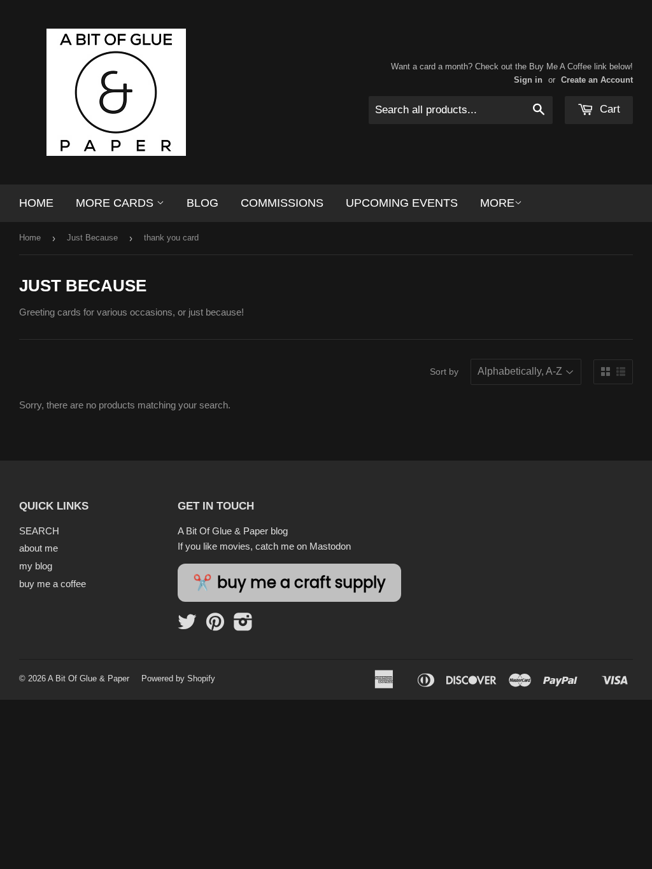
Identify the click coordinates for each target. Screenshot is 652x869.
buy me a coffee (52, 583)
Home (30, 237)
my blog (35, 565)
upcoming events (402, 203)
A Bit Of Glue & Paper (88, 678)
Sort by (444, 371)
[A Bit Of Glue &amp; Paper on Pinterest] (215, 625)
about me (38, 548)
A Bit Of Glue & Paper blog (233, 530)
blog (202, 203)
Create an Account (597, 80)
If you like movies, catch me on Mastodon (264, 546)
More (497, 203)
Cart (608, 109)
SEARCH (39, 530)
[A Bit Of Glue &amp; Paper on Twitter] (187, 625)
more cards (116, 203)
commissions (282, 203)
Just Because (92, 237)
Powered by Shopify (178, 678)
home (36, 203)
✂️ (289, 583)
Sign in (528, 80)
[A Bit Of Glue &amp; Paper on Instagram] (243, 625)
